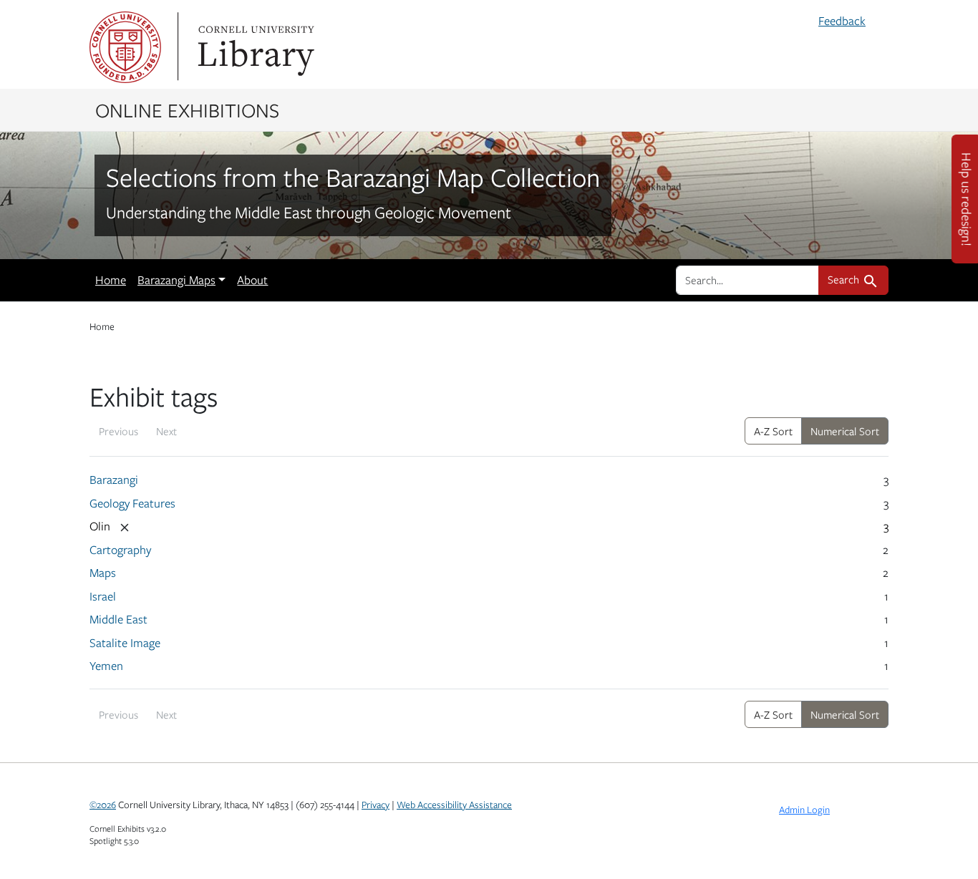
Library (254, 47)
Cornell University (125, 47)
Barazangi (113, 479)
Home (110, 280)
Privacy (375, 804)
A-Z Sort (773, 431)
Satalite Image (124, 643)
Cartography (120, 550)
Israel (102, 596)
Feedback (842, 21)
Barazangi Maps (176, 280)
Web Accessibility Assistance (454, 804)
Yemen (106, 666)
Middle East (118, 619)
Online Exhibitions (187, 109)
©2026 (102, 804)
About (252, 280)
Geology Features (132, 503)
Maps (102, 573)
